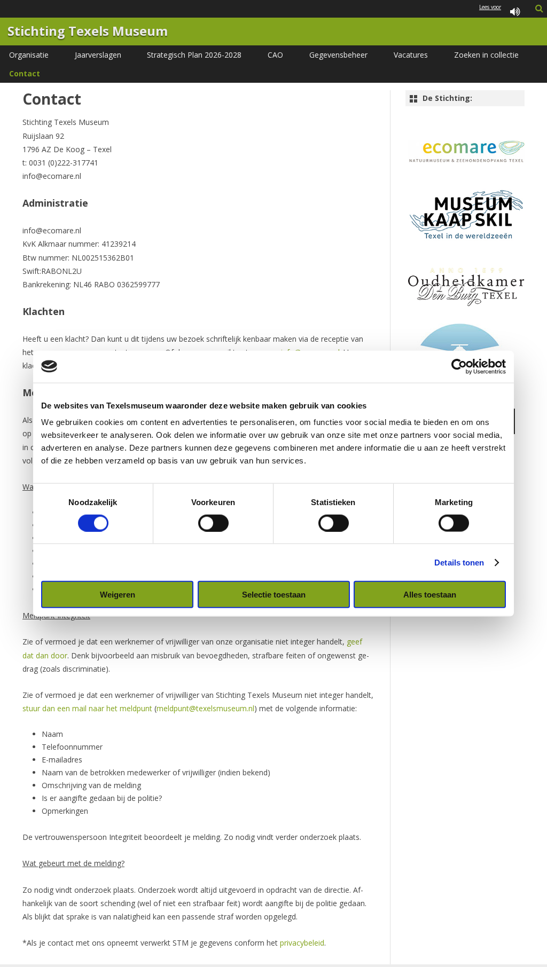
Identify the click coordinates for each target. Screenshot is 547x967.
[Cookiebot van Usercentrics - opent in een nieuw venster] (459, 366)
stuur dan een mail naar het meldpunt (87, 708)
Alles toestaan (429, 594)
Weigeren (117, 594)
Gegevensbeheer (338, 55)
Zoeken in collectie (486, 55)
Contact (24, 73)
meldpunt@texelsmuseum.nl (205, 708)
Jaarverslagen (98, 55)
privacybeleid (302, 943)
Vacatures (411, 55)
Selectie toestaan (274, 594)
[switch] (213, 522)
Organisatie (29, 55)
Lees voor (490, 7)
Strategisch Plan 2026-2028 (194, 55)
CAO (275, 55)
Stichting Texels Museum (87, 31)
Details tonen (459, 562)
